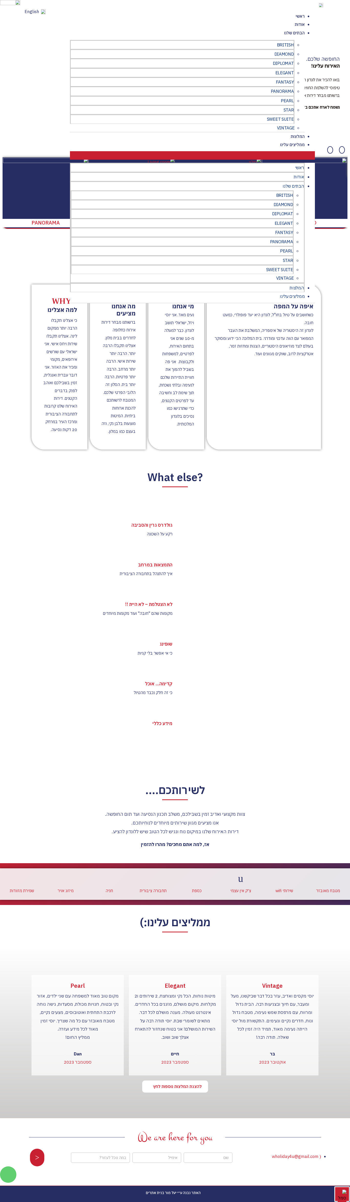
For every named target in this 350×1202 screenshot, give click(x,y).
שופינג (166, 644)
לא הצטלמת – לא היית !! (148, 604)
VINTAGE (286, 128)
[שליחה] (37, 1157)
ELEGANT (284, 73)
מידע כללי (162, 723)
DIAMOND (284, 54)
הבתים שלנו (294, 32)
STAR (289, 110)
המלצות (298, 136)
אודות (300, 24)
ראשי (300, 16)
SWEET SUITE (280, 119)
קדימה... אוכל (158, 684)
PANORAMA (282, 91)
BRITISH (285, 45)
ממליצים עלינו (292, 144)
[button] (192, 155)
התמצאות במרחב (155, 565)
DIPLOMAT (283, 63)
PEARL (287, 101)
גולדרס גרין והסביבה (151, 525)
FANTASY (285, 82)
